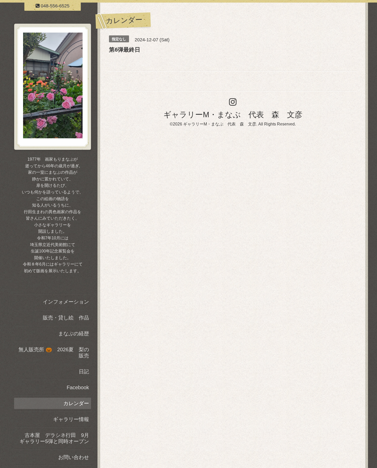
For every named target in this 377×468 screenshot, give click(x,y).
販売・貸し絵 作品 (66, 317)
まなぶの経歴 (73, 333)
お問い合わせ (73, 457)
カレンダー (76, 403)
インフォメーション (66, 302)
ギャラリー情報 (71, 419)
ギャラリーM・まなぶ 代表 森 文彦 (232, 114)
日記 (84, 371)
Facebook (78, 387)
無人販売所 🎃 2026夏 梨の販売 (53, 352)
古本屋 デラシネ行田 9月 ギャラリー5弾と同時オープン (55, 438)
